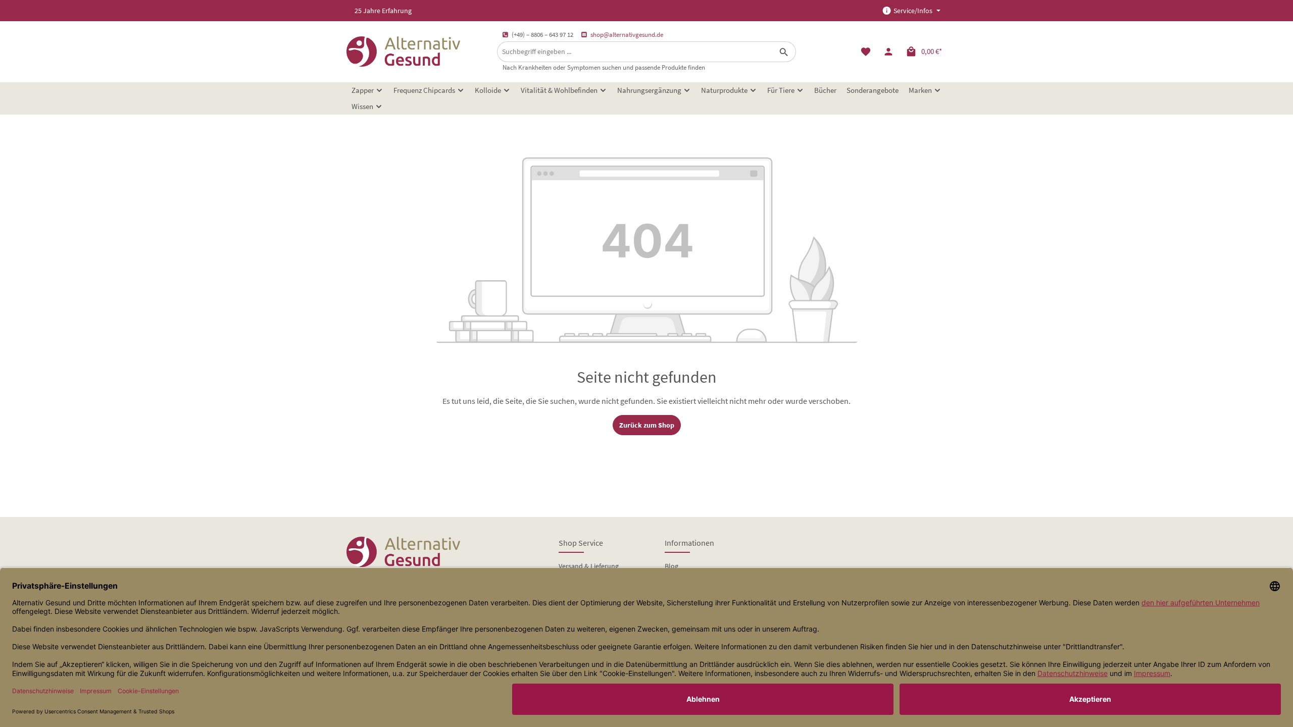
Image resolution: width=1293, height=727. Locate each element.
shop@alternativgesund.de (626, 34)
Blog (671, 565)
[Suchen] (784, 51)
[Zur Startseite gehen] (403, 51)
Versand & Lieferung (589, 565)
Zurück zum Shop (646, 425)
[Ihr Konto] (888, 51)
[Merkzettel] (865, 51)
